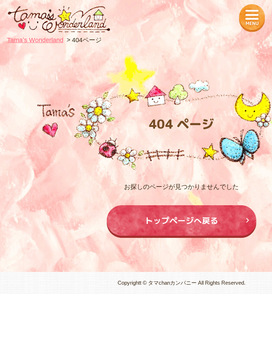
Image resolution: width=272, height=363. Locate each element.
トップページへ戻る (181, 220)
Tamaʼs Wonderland (35, 40)
